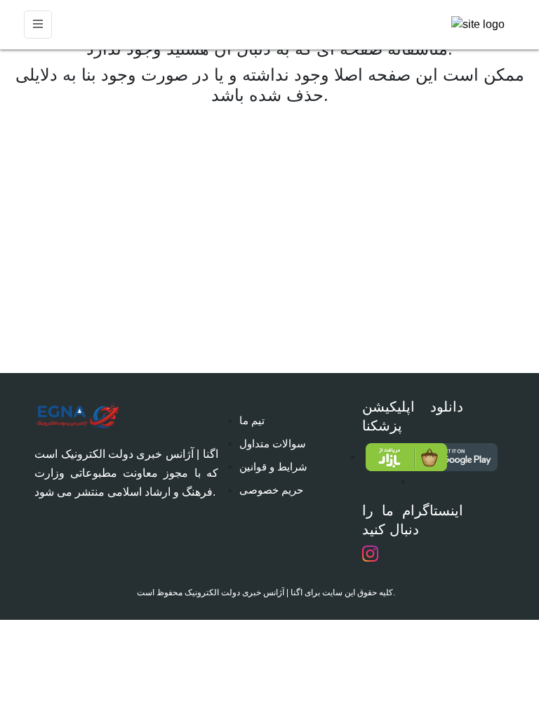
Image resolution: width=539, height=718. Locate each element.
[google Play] (387, 457)
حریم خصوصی (271, 490)
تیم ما (252, 420)
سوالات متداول (272, 443)
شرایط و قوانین (273, 467)
